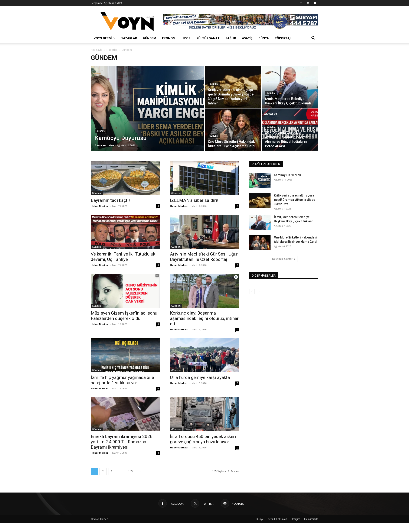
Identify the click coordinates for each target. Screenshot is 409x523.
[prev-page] (252, 291)
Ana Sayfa (96, 50)
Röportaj (283, 38)
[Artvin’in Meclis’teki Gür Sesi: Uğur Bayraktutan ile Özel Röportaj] (204, 232)
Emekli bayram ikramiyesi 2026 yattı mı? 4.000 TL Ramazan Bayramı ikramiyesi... (122, 442)
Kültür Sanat (208, 38)
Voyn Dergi (103, 38)
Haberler (112, 50)
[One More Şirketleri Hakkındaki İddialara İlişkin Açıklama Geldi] (233, 129)
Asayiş (247, 38)
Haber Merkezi (100, 206)
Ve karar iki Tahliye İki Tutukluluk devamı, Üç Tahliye (123, 256)
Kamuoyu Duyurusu (287, 175)
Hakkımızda (311, 519)
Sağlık (231, 38)
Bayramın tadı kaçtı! (110, 200)
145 (130, 471)
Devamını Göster (282, 259)
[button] (313, 38)
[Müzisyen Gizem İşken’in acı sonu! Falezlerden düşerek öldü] (125, 291)
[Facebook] (301, 3)
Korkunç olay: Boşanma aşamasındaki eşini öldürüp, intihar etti (204, 318)
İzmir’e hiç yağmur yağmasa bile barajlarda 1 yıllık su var (122, 380)
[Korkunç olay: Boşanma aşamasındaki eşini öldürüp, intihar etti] (204, 291)
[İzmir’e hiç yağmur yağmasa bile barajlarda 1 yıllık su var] (125, 355)
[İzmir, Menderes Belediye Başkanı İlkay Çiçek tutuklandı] (290, 87)
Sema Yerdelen (104, 145)
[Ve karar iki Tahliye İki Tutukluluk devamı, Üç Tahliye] (125, 232)
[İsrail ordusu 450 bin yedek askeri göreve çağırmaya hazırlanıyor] (204, 414)
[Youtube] (315, 3)
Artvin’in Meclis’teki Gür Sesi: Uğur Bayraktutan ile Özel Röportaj (204, 256)
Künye (260, 519)
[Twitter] (308, 3)
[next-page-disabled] (258, 291)
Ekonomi (169, 38)
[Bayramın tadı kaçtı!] (125, 178)
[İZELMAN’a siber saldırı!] (204, 178)
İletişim (296, 519)
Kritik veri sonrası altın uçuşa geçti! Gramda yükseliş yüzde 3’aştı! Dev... (294, 200)
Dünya (263, 38)
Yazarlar (129, 38)
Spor (186, 38)
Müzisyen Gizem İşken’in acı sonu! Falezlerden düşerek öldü (124, 316)
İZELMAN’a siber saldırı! (194, 200)
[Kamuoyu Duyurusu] (147, 115)
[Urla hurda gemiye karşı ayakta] (204, 355)
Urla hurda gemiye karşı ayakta (200, 377)
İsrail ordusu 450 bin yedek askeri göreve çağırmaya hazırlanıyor (203, 439)
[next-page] (140, 471)
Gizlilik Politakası (278, 519)
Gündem (149, 38)
